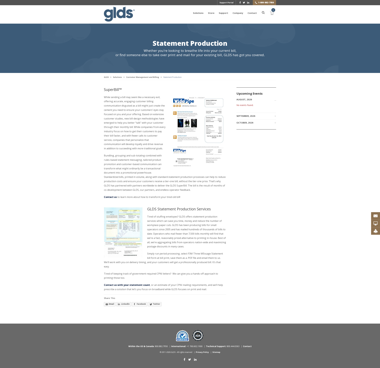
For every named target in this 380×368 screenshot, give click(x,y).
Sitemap (216, 352)
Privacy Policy (202, 352)
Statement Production (190, 44)
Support (223, 12)
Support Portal (226, 2)
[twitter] (244, 2)
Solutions (198, 12)
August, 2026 (244, 99)
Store (211, 12)
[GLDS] (119, 20)
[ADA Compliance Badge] (198, 335)
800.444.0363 (222, 346)
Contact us (110, 197)
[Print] (375, 231)
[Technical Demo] (375, 223)
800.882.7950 (148, 346)
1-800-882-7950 (266, 2)
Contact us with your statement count (127, 285)
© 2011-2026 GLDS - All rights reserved (176, 352)
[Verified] (182, 335)
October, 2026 (244, 122)
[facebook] (240, 2)
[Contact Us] (375, 216)
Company (238, 12)
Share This (109, 298)
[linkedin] (248, 2)
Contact (252, 12)
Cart (272, 12)
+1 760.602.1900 (186, 346)
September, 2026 (245, 115)
